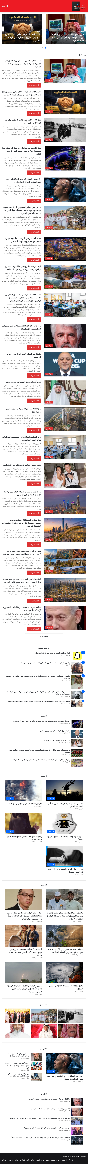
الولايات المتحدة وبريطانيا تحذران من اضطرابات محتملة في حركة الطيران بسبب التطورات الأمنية (39, 1137)
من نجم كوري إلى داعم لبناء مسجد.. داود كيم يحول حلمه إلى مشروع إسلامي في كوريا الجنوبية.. (39, 1118)
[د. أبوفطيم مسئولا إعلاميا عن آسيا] (44, 1031)
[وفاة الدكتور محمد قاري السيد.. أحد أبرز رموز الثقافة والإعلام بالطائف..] (70, 1031)
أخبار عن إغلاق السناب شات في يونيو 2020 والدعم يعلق (52, 653)
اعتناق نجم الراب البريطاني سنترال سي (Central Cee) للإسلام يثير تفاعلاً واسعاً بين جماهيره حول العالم (24, 916)
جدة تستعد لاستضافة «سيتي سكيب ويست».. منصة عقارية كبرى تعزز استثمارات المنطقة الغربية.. (21, 523)
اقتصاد (38, 1160)
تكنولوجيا (22, 1160)
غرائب (16, 1160)
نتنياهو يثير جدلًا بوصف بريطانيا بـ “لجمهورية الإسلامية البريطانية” (50, 1108)
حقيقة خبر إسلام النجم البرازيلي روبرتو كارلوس (55, 731)
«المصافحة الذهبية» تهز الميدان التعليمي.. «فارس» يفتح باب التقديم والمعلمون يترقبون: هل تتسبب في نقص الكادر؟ (22, 297)
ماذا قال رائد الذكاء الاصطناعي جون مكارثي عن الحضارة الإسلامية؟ (49, 1099)
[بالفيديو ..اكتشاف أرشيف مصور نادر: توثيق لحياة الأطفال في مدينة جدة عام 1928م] (23, 936)
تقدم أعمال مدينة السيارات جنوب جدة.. (23, 382)
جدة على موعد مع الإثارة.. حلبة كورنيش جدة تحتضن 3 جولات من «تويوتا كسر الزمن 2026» (21, 151)
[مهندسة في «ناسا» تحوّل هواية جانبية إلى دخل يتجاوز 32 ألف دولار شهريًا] (77, 1131)
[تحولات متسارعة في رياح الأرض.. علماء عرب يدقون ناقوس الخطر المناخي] (64, 936)
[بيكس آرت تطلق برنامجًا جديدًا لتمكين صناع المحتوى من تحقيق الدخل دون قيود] (36, 1066)
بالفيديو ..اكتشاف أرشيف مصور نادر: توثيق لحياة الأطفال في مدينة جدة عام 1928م (25, 952)
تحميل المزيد (44, 636)
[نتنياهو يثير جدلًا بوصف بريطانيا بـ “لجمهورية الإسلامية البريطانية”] (77, 1112)
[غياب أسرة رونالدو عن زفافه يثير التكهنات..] (77, 743)
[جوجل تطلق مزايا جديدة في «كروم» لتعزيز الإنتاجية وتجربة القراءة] (36, 1077)
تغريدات (10, 1160)
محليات (58, 1160)
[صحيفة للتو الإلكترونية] (79, 6)
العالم (33, 1160)
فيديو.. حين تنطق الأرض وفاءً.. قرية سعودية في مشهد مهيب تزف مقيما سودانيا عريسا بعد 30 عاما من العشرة (22, 210)
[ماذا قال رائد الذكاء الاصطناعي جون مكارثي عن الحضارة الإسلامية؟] (77, 1102)
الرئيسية (64, 1160)
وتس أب (4, 1160)
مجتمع (53, 1160)
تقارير (43, 1160)
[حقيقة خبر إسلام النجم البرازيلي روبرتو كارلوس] (77, 734)
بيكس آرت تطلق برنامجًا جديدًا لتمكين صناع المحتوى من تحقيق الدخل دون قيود (17, 1066)
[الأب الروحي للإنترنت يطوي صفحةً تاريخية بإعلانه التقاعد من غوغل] (36, 1057)
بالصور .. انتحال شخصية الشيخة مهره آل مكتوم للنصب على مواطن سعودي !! (45, 663)
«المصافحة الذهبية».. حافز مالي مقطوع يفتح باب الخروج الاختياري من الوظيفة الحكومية (22, 37)
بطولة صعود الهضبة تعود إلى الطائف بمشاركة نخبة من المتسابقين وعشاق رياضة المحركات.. (41, 759)
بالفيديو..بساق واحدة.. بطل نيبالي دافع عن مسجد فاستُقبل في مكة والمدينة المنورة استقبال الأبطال (64, 916)
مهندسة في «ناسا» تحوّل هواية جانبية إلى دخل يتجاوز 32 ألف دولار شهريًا (47, 1128)
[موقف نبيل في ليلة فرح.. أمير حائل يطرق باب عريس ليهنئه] (17, 1016)
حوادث (48, 1160)
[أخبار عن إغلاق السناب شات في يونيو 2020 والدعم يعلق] (77, 656)
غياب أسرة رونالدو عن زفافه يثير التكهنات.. (22, 465)
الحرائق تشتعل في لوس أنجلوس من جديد (25, 803)
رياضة (28, 1160)
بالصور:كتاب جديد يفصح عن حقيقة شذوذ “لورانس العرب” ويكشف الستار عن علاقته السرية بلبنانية (39, 701)
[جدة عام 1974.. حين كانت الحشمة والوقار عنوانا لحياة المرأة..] (70, 1016)
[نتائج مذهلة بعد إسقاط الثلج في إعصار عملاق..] (64, 972)
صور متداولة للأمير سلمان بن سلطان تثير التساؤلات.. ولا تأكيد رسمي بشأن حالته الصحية (67, 37)
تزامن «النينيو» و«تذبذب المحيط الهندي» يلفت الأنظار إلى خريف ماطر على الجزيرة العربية (24, 988)
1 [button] (45, 48)
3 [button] (42, 47)
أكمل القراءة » (34, 85)
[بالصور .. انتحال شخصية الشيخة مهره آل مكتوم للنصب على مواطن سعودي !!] (77, 668)
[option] (66, 29)
